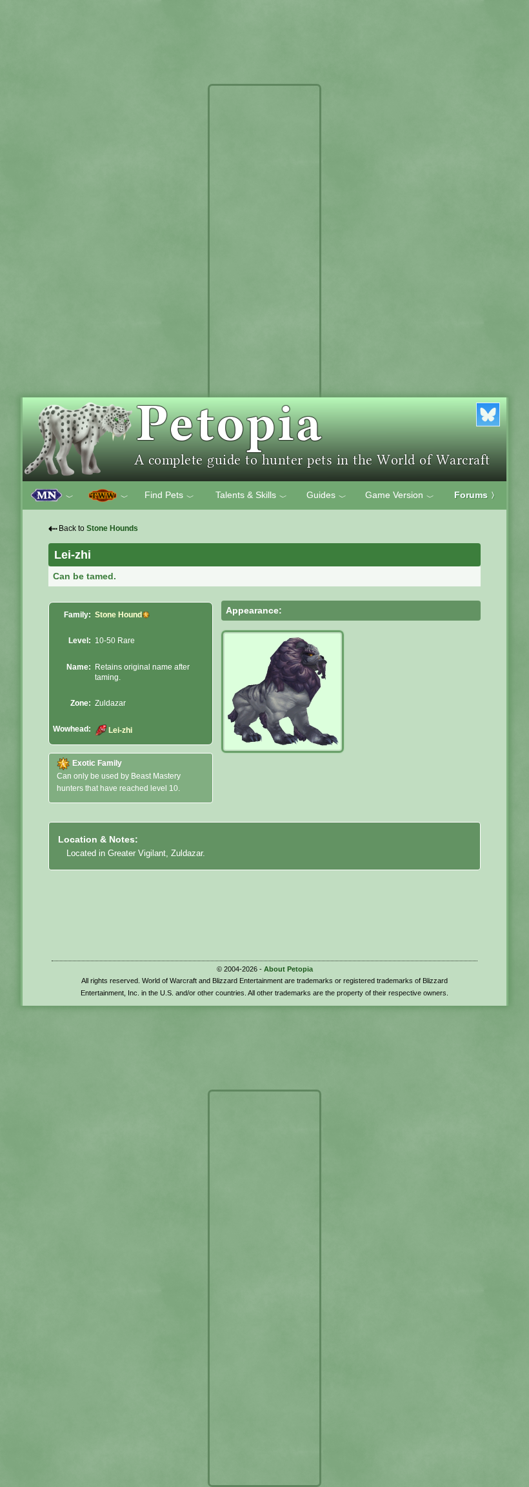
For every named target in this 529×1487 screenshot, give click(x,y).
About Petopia (288, 969)
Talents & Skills (251, 495)
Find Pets (169, 495)
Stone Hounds (112, 528)
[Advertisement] (264, 282)
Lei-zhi (120, 730)
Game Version (399, 495)
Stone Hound (118, 614)
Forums (476, 495)
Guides (326, 495)
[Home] (264, 439)
